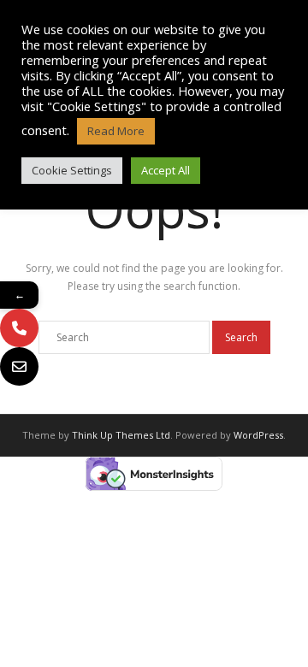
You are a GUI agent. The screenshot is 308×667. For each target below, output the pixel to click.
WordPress (258, 434)
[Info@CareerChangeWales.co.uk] (19, 366)
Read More (116, 131)
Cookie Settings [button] (72, 170)
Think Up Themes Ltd (121, 434)
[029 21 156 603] (19, 328)
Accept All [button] (165, 170)
